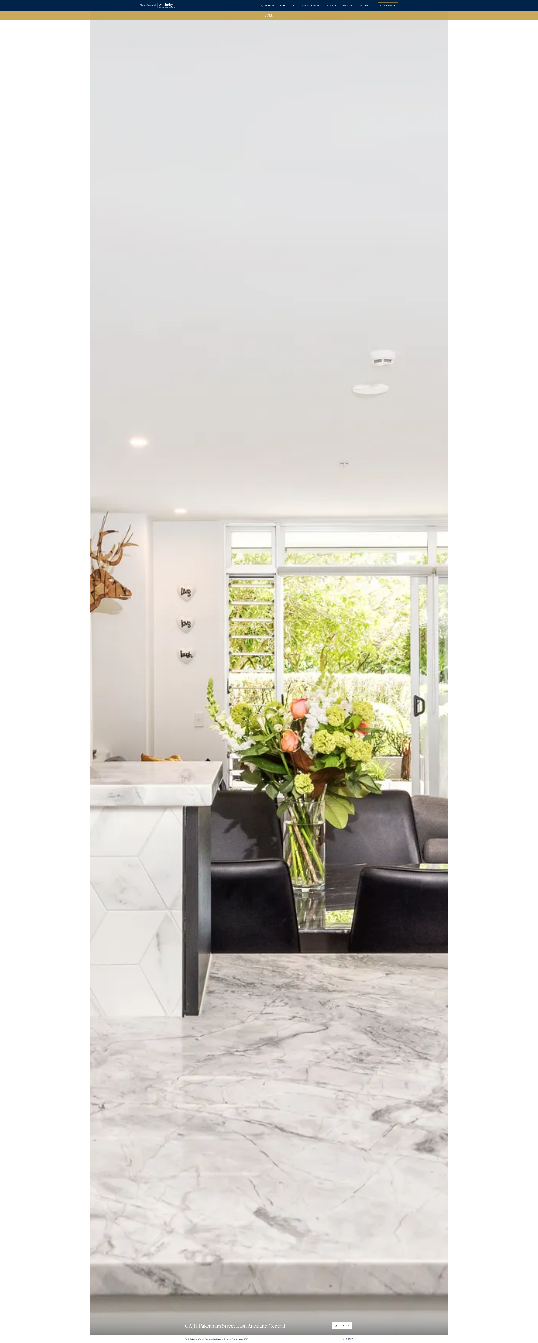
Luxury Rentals (311, 5)
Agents (331, 5)
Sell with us (387, 5)
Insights (364, 5)
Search (269, 5)
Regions (348, 5)
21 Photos (344, 1326)
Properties (287, 5)
